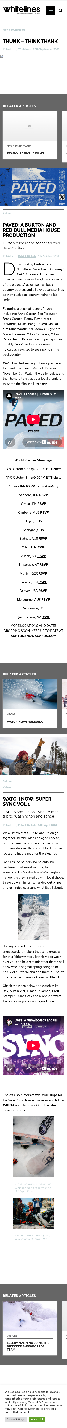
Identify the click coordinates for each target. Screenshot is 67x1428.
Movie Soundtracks (14, 29)
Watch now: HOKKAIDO (30, 703)
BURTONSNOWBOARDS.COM (33, 636)
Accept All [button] (37, 1419)
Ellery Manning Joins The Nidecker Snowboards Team (30, 1328)
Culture (7, 781)
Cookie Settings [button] (16, 1419)
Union (25, 1105)
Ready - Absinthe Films (30, 135)
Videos (7, 213)
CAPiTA (9, 1105)
